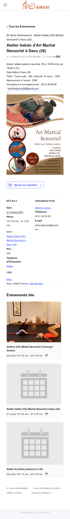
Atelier (10, 266)
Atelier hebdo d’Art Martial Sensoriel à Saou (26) (16, 240)
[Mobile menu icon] (5, 5)
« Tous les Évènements (21, 26)
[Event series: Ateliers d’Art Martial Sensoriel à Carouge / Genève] (46, 355)
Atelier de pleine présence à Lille (25, 469)
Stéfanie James (43, 207)
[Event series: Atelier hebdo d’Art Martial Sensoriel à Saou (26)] (46, 414)
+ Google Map (35, 283)
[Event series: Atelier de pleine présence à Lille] (46, 474)
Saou (9, 279)
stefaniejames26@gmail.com (23, 88)
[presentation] (34, 322)
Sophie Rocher (42, 512)
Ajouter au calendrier (25, 184)
